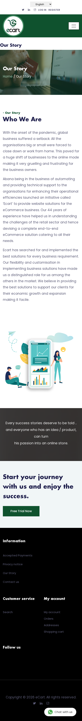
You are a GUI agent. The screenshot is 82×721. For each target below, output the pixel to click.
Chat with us (63, 712)
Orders (48, 619)
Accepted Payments (17, 555)
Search (8, 612)
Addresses (51, 625)
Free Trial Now (21, 511)
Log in (42, 9)
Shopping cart (54, 632)
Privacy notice (13, 564)
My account (52, 612)
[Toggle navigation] (73, 26)
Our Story (9, 573)
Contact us (11, 582)
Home (8, 76)
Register (54, 9)
